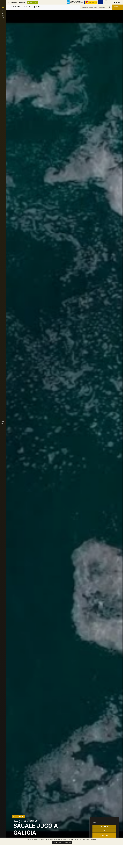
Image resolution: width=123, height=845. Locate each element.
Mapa (38, 7)
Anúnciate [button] (33, 2)
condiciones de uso (89, 840)
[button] (117, 2)
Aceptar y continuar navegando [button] (62, 842)
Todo (103, 831)
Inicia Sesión (12, 2)
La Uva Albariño (103, 827)
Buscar (104, 835)
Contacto (117, 7)
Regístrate (22, 2)
